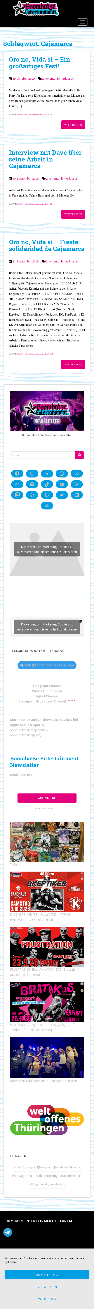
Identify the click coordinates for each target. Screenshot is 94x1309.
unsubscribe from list (47, 808)
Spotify (39, 725)
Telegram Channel (47, 686)
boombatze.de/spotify (25, 735)
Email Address (21, 775)
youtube (62, 1176)
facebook (61, 1167)
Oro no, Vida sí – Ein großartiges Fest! (39, 62)
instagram (22, 1176)
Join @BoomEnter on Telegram (49, 665)
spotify (47, 1176)
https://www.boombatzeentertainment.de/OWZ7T (35, 354)
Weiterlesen (73, 124)
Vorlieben (47, 1298)
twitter (77, 1167)
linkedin (76, 1176)
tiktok (34, 1176)
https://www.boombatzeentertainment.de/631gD (34, 114)
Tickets (15, 864)
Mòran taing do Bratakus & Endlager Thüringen (43, 1081)
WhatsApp (20, 1167)
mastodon (57, 1184)
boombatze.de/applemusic (29, 730)
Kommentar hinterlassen (57, 79)
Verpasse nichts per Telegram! (34, 1232)
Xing (35, 1184)
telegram (46, 1167)
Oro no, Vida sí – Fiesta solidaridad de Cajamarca (47, 245)
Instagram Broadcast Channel (42, 701)
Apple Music (19, 725)
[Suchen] (79, 455)
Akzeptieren (47, 1274)
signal (32, 1167)
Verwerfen (47, 1286)
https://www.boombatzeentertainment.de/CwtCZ (34, 204)
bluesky (44, 1184)
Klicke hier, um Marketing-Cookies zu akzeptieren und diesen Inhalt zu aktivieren (47, 549)
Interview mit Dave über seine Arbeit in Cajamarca (45, 159)
